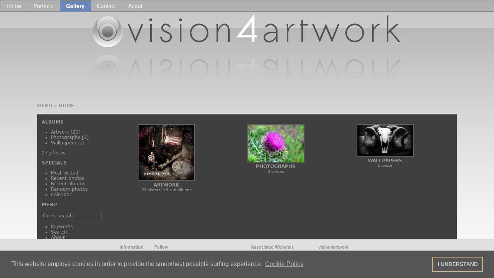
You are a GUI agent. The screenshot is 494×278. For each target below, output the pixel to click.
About (135, 6)
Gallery (75, 6)
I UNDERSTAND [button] (458, 264)
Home (14, 6)
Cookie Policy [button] (284, 264)
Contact (106, 6)
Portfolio (44, 6)
